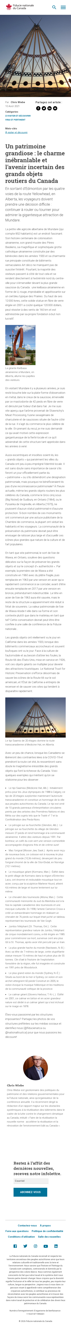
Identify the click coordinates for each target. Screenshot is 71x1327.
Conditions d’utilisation (21, 1236)
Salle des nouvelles (49, 1236)
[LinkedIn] (49, 109)
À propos (45, 1225)
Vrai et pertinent (15, 120)
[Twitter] (44, 109)
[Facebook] (38, 109)
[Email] (55, 109)
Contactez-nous (27, 1225)
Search (54, 8)
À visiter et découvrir (18, 116)
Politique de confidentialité (47, 1231)
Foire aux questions (17, 1231)
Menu (63, 8)
